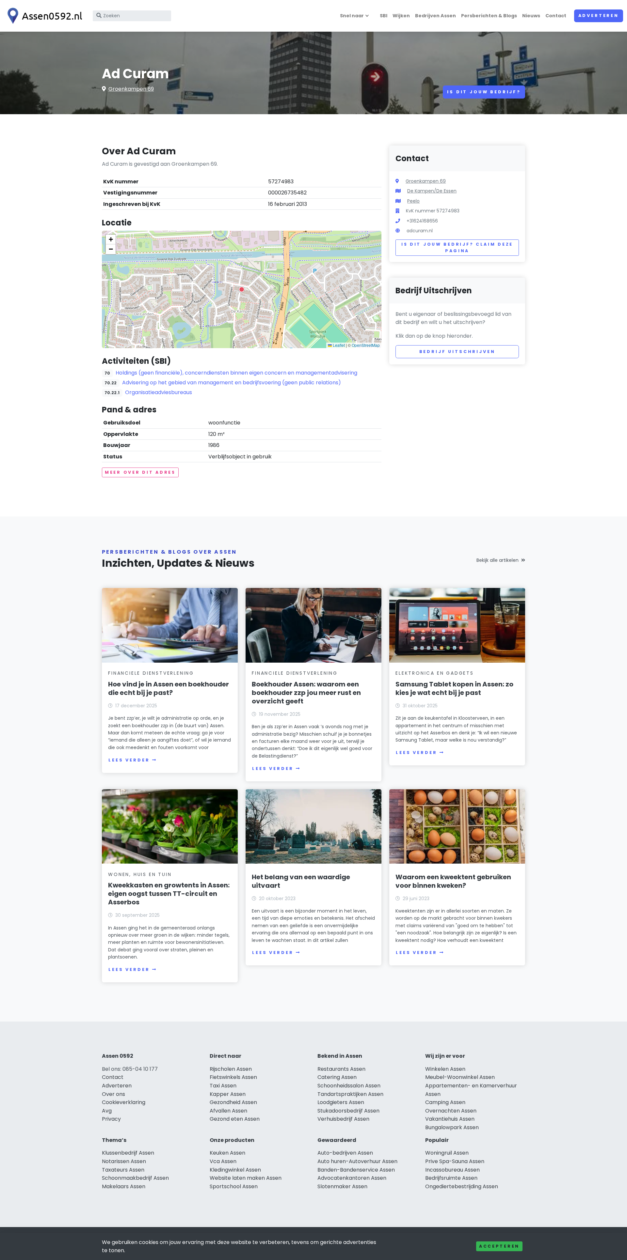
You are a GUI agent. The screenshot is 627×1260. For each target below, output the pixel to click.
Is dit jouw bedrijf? (484, 92)
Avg (107, 1110)
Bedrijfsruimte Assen (451, 1178)
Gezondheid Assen (233, 1102)
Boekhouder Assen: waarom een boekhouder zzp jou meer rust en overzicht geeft (306, 693)
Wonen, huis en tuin (139, 874)
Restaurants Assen (341, 1069)
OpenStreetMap (366, 345)
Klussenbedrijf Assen (128, 1153)
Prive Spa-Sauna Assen (454, 1161)
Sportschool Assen (234, 1186)
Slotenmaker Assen (342, 1186)
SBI (383, 15)
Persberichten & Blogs (489, 15)
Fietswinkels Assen (233, 1077)
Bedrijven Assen (435, 15)
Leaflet (338, 345)
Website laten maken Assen (245, 1178)
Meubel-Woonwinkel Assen (460, 1077)
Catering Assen (337, 1077)
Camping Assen (445, 1102)
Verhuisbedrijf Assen (343, 1119)
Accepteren (499, 1246)
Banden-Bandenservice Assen (356, 1170)
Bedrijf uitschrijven (457, 351)
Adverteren (598, 15)
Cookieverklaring (123, 1102)
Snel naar (352, 15)
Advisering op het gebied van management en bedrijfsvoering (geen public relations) (231, 382)
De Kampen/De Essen (432, 191)
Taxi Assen (223, 1085)
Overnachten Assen (450, 1110)
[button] (242, 289)
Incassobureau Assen (452, 1170)
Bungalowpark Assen (452, 1127)
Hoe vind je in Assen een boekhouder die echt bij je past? (168, 688)
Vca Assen (223, 1161)
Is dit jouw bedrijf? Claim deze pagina (457, 247)
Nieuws (531, 15)
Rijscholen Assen (231, 1069)
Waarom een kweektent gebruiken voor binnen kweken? (453, 881)
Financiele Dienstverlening (151, 673)
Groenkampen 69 (131, 89)
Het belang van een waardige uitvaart (301, 881)
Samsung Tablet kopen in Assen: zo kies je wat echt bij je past (454, 688)
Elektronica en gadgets (434, 673)
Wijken (401, 15)
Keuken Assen (227, 1153)
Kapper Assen (228, 1094)
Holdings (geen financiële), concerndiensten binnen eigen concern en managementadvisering (236, 372)
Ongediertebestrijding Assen (461, 1186)
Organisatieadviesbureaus (158, 392)
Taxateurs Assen (123, 1170)
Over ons (113, 1094)
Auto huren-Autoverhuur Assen (357, 1161)
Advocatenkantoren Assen (351, 1178)
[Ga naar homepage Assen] (43, 15)
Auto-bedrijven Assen (345, 1153)
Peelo (413, 201)
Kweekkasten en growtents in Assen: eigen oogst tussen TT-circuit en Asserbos (169, 894)
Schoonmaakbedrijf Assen (135, 1178)
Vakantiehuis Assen (449, 1119)
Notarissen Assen (124, 1161)
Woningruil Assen (447, 1153)
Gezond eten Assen (235, 1119)
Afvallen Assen (228, 1110)
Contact (555, 15)
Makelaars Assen (123, 1186)
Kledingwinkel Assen (235, 1170)
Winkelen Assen (445, 1069)
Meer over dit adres (140, 472)
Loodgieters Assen (340, 1102)
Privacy (111, 1119)
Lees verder (129, 760)
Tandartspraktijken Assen (350, 1094)
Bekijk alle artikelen (497, 560)
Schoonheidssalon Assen (348, 1085)
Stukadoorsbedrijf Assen (348, 1110)
